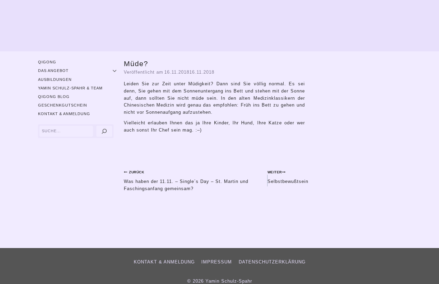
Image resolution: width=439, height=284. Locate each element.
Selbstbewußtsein (288, 177)
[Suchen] (104, 131)
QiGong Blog (54, 97)
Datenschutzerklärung (272, 261)
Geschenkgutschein (62, 105)
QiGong (47, 62)
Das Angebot (53, 71)
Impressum (216, 261)
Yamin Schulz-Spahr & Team (70, 88)
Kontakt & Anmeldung (64, 114)
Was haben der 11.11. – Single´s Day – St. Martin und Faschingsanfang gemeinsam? (186, 180)
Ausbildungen (55, 79)
